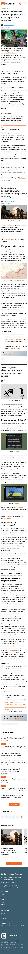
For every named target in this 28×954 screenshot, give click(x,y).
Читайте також (7, 825)
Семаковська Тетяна (9, 25)
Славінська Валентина (9, 201)
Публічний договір (5, 923)
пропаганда (10, 723)
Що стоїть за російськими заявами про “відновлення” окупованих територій (13, 789)
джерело (17, 451)
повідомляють (10, 239)
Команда (3, 913)
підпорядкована (18, 507)
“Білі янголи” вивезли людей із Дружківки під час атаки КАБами (11, 754)
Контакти (3, 916)
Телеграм (5, 354)
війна (3, 358)
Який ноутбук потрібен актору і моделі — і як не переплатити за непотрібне (14, 747)
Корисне (3, 897)
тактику (12, 639)
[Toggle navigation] (25, 3)
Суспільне (11, 650)
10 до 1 (7, 334)
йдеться (8, 71)
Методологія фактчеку (6, 921)
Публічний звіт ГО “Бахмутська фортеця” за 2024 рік (14, 925)
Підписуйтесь (16, 167)
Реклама (3, 904)
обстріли (3, 723)
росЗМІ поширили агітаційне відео (16, 700)
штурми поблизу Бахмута (9, 53)
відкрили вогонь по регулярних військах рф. (13, 126)
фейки (16, 723)
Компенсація (4, 899)
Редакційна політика (6, 918)
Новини (3, 894)
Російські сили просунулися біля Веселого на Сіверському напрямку (11, 851)
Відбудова (3, 902)
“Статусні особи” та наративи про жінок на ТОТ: (15, 708)
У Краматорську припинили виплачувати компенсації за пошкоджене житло (14, 737)
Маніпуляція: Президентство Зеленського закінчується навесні (15, 703)
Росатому (9, 516)
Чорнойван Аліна (8, 380)
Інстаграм (22, 178)
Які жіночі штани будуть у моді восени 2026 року (13, 779)
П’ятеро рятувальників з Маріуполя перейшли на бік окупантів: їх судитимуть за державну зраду (12, 769)
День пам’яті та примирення (14, 339)
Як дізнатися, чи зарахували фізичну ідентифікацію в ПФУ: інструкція (12, 796)
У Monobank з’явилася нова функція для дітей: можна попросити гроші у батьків (13, 761)
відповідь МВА (15, 348)
